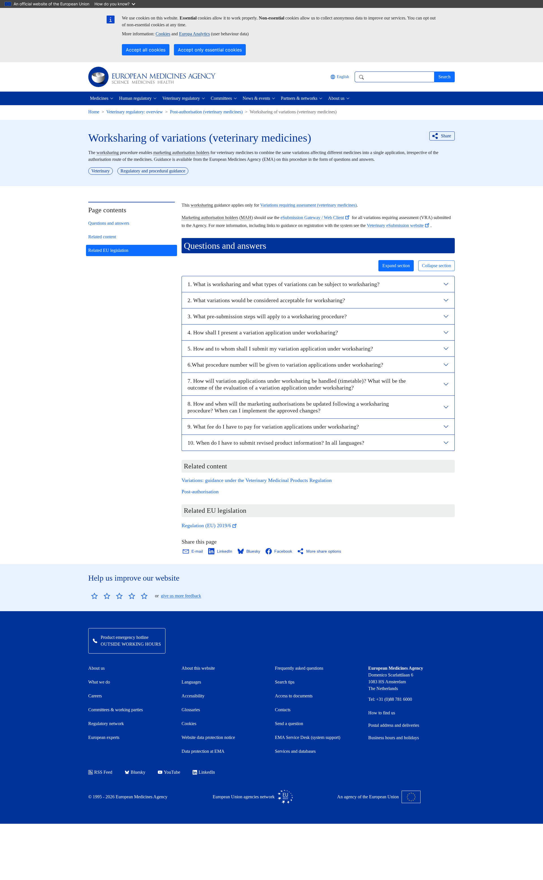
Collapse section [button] (436, 265)
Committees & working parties (115, 709)
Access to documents (294, 695)
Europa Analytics (194, 33)
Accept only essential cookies (210, 50)
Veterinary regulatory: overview (134, 111)
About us (96, 668)
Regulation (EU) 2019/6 (206, 525)
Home (93, 111)
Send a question (289, 723)
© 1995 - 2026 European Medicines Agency (127, 796)
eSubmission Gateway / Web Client (312, 217)
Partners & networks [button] (299, 98)
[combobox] (394, 77)
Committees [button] (221, 98)
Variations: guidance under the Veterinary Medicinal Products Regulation (257, 480)
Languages (191, 682)
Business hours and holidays (393, 737)
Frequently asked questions (299, 668)
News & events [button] (256, 98)
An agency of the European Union (368, 796)
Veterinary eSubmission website (395, 225)
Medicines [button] (99, 98)
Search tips (284, 682)
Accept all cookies (145, 50)
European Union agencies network (244, 796)
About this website (198, 668)
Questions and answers (108, 223)
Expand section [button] (396, 265)
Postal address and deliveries (393, 725)
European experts (103, 737)
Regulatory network (106, 723)
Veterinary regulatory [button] (181, 98)
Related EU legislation (108, 250)
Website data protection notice (208, 737)
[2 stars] (100, 596)
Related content (102, 236)
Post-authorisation (200, 491)
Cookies (163, 33)
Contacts (282, 709)
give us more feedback (181, 595)
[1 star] (94, 596)
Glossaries (191, 709)
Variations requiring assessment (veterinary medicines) (308, 205)
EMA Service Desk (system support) (307, 737)
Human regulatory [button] (135, 98)
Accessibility (193, 695)
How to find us (381, 712)
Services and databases (295, 751)
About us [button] (336, 98)
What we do (99, 682)
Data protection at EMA (203, 751)
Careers (95, 695)
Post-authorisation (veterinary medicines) (206, 111)
